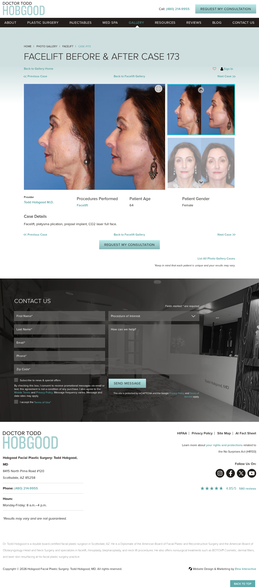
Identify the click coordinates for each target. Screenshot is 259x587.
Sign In (228, 69)
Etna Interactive (245, 569)
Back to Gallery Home (38, 69)
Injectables (80, 23)
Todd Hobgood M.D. (39, 202)
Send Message (127, 383)
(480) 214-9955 (26, 488)
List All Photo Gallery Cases (216, 258)
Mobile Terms (22, 392)
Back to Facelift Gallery (129, 76)
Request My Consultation (225, 9)
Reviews (193, 23)
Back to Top (242, 583)
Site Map (224, 433)
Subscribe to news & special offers (40, 380)
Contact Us (243, 23)
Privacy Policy (44, 392)
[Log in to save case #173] (214, 68)
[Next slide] (201, 182)
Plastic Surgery (43, 23)
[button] (50, 76)
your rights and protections (224, 445)
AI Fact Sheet (245, 433)
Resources (165, 23)
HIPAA (182, 433)
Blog (217, 23)
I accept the (27, 402)
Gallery (136, 23)
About (10, 23)
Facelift (82, 205)
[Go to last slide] (201, 90)
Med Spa (110, 23)
